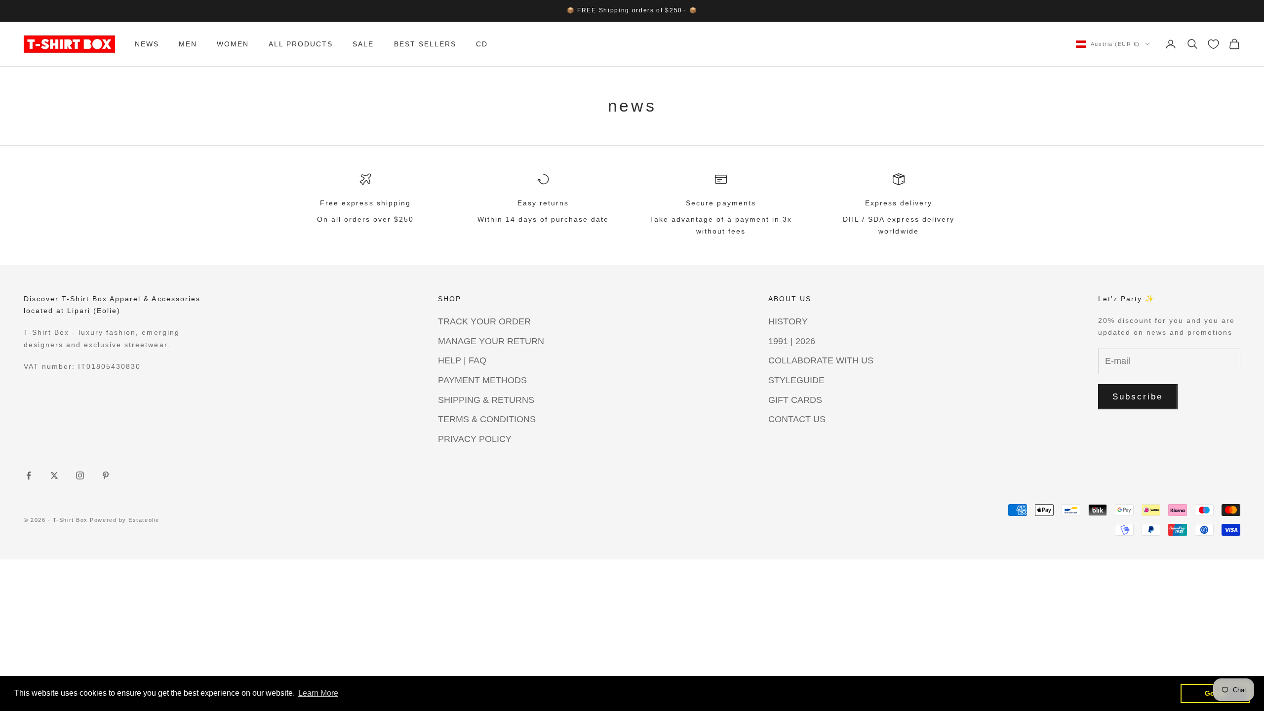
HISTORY (788, 321)
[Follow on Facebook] (29, 475)
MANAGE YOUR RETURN (491, 341)
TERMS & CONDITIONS (487, 419)
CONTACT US (797, 419)
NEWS (147, 44)
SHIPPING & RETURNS (486, 400)
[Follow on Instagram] (80, 475)
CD (482, 44)
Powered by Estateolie (124, 520)
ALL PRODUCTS (301, 44)
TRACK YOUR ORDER (484, 321)
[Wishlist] (1213, 44)
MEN (188, 44)
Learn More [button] (318, 693)
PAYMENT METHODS (482, 380)
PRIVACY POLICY (475, 439)
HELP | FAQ (462, 360)
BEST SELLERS (425, 44)
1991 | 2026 (791, 341)
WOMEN (233, 44)
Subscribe (1137, 396)
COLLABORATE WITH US (820, 360)
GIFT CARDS (795, 400)
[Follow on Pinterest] (106, 475)
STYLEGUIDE (796, 380)
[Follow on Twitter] (54, 475)
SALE (363, 44)
